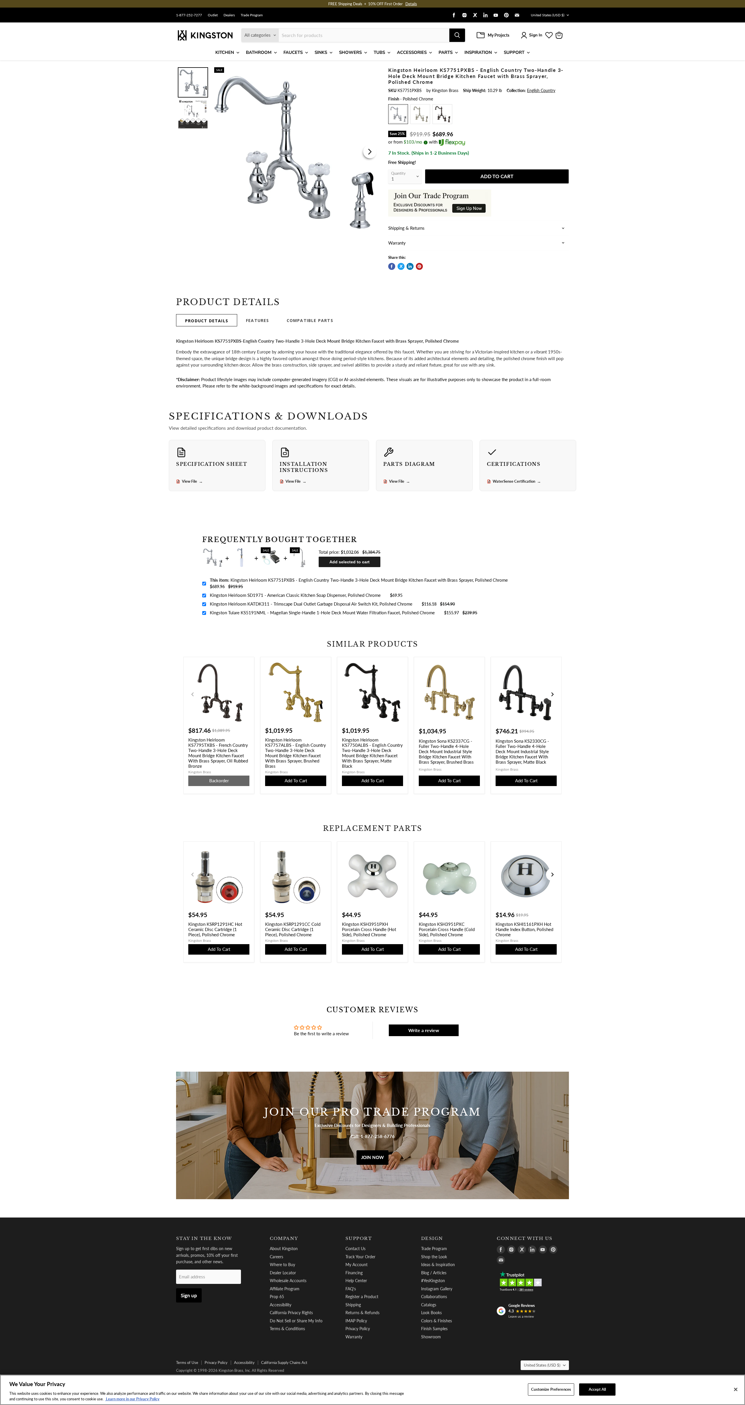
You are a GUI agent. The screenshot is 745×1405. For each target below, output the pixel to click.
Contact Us (355, 1248)
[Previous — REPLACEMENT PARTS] (192, 874)
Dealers (229, 15)
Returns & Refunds (362, 1312)
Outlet (213, 15)
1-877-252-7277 (189, 15)
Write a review (423, 1030)
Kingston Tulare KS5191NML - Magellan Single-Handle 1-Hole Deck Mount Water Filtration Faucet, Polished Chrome (322, 612)
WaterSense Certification (517, 481)
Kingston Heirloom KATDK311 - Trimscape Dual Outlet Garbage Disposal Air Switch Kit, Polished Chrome (311, 603)
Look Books (431, 1312)
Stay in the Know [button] (204, 1238)
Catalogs (428, 1304)
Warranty (353, 1336)
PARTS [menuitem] (446, 52)
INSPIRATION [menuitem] (478, 52)
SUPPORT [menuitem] (514, 52)
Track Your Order (360, 1256)
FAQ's (350, 1288)
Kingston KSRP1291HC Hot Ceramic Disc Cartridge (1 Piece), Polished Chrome (215, 929)
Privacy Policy (357, 1328)
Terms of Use (187, 1362)
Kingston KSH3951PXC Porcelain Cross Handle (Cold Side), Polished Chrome (447, 929)
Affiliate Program (284, 1288)
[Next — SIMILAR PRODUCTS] (552, 694)
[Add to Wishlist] (368, 71)
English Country (541, 90)
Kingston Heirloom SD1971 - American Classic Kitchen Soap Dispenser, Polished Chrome (295, 595)
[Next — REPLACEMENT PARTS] (552, 874)
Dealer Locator (283, 1272)
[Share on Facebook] (391, 266)
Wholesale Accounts (288, 1280)
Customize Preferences (551, 1389)
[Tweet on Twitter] (401, 266)
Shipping (353, 1304)
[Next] (369, 152)
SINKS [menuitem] (321, 52)
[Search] (457, 35)
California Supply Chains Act (284, 1362)
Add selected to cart (349, 562)
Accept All (597, 1389)
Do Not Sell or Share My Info (296, 1320)
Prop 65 (277, 1296)
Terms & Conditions (287, 1328)
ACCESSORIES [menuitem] (412, 52)
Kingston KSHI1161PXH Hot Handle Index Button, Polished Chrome (524, 929)
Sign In (535, 35)
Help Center (356, 1280)
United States (547, 15)
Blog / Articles (433, 1272)
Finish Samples (434, 1328)
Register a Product (361, 1296)
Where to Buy (282, 1264)
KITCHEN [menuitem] (224, 52)
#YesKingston (433, 1280)
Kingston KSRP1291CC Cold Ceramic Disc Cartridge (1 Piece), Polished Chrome (292, 929)
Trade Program (252, 15)
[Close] (735, 1389)
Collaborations (434, 1296)
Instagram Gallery (436, 1288)
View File (192, 481)
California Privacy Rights (291, 1312)
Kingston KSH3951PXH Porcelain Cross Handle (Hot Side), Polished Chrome (369, 929)
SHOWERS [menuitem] (350, 52)
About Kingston (284, 1248)
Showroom (431, 1336)
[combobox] (364, 35)
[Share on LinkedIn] (410, 266)
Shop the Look (434, 1256)
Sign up (189, 1295)
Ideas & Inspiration (438, 1264)
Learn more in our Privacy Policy (132, 1399)
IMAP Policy (356, 1320)
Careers (276, 1256)
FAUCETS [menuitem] (293, 52)
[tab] (206, 320)
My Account (356, 1264)
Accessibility (280, 1304)
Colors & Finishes (436, 1320)
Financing (354, 1272)
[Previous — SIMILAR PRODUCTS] (192, 694)
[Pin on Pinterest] (419, 266)
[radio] (398, 114)
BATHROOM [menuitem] (259, 52)
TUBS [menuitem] (379, 52)
